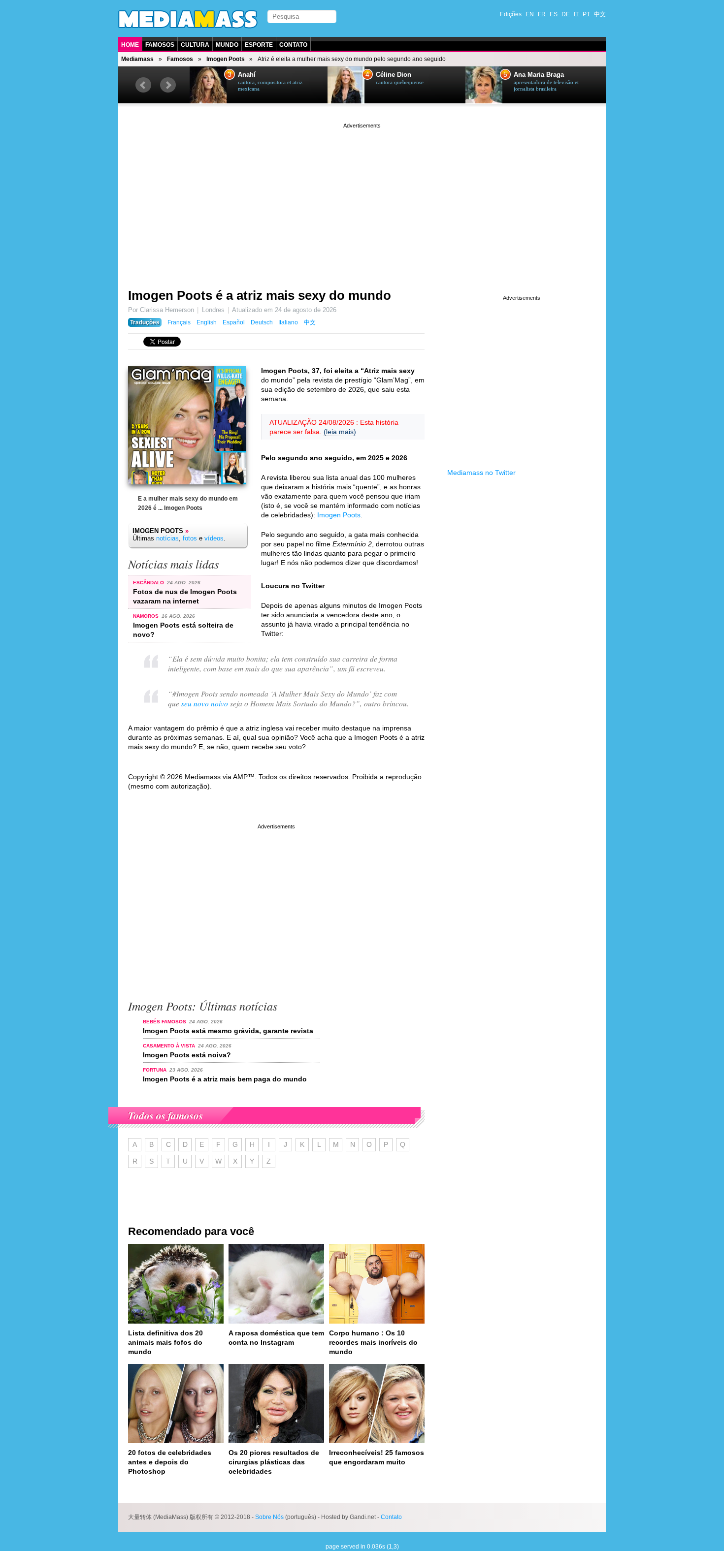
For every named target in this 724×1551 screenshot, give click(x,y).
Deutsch (262, 322)
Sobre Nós (269, 1517)
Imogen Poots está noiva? (187, 1055)
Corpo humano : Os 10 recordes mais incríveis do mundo (373, 1342)
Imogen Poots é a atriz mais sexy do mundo (259, 295)
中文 (600, 14)
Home (130, 44)
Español (234, 322)
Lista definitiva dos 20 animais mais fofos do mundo (165, 1342)
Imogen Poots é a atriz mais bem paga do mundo (225, 1079)
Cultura (195, 44)
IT (576, 14)
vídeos (214, 538)
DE (565, 14)
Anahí (247, 74)
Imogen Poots (225, 59)
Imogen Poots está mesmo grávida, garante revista (228, 1031)
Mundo (227, 44)
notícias (167, 538)
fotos (190, 538)
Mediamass (137, 59)
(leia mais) (340, 432)
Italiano (288, 322)
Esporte (259, 44)
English (207, 322)
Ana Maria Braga (539, 74)
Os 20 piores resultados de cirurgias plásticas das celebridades (274, 1462)
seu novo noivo (204, 703)
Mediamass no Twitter (481, 472)
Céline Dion (393, 74)
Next (168, 85)
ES (554, 14)
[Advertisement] (362, 199)
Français (179, 322)
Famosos (159, 44)
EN (530, 14)
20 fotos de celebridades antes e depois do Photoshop (169, 1462)
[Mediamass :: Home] (188, 19)
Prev (143, 85)
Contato (293, 44)
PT (586, 14)
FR (542, 14)
